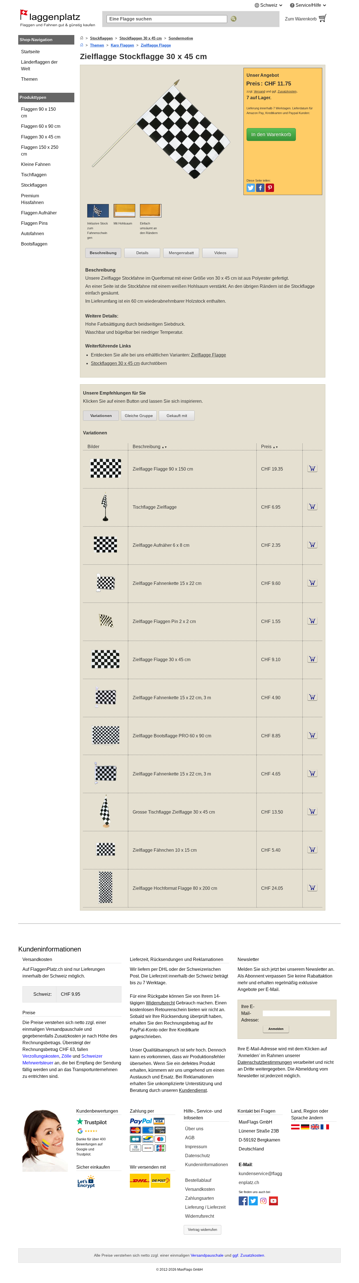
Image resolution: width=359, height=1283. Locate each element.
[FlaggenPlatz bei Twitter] (253, 1203)
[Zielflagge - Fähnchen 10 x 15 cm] (105, 865)
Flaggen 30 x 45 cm (40, 137)
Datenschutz (197, 1155)
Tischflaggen (34, 174)
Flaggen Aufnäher (39, 212)
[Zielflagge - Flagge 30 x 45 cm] (105, 675)
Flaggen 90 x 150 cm (38, 112)
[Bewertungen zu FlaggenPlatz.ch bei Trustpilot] (91, 1123)
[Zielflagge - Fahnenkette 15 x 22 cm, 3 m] (105, 713)
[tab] (103, 253)
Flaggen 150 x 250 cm (39, 150)
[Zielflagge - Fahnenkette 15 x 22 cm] (105, 599)
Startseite (30, 51)
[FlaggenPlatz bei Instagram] (263, 1203)
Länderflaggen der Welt (39, 65)
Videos (220, 253)
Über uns (194, 1128)
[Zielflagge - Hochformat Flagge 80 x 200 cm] (105, 903)
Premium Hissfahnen (32, 199)
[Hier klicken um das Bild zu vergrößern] (163, 200)
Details (142, 253)
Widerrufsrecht (199, 1216)
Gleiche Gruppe (139, 415)
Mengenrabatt (181, 253)
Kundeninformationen (206, 1164)
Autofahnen (32, 233)
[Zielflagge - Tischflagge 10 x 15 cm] (105, 522)
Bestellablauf (198, 1180)
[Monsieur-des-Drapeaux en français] (325, 1128)
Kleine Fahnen (35, 164)
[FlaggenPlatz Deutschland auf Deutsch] (305, 1128)
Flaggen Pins (34, 223)
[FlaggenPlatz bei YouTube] (273, 1203)
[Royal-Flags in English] (315, 1128)
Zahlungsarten (199, 1198)
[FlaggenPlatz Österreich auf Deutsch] (295, 1128)
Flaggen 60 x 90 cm (40, 126)
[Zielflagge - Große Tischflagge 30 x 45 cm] (105, 827)
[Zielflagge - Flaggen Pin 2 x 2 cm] (105, 637)
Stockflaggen (34, 185)
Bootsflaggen (34, 244)
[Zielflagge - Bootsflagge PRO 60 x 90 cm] (105, 751)
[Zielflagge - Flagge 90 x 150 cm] (105, 484)
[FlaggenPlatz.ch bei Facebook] (243, 1203)
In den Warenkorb (271, 134)
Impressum (196, 1146)
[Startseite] (81, 38)
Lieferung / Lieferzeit (205, 1207)
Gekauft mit (177, 415)
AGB (190, 1137)
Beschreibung (103, 253)
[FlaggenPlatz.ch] (57, 19)
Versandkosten (200, 1189)
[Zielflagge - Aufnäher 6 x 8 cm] (105, 561)
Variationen (101, 415)
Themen (29, 79)
